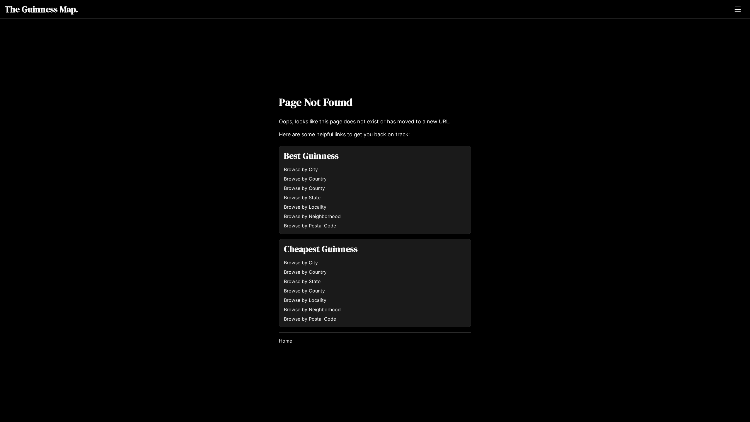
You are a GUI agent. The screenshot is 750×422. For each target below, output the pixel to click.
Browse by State (302, 197)
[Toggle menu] (737, 9)
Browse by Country (305, 179)
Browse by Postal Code (310, 226)
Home (285, 341)
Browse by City (301, 169)
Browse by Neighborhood (312, 216)
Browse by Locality (305, 207)
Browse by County (304, 188)
